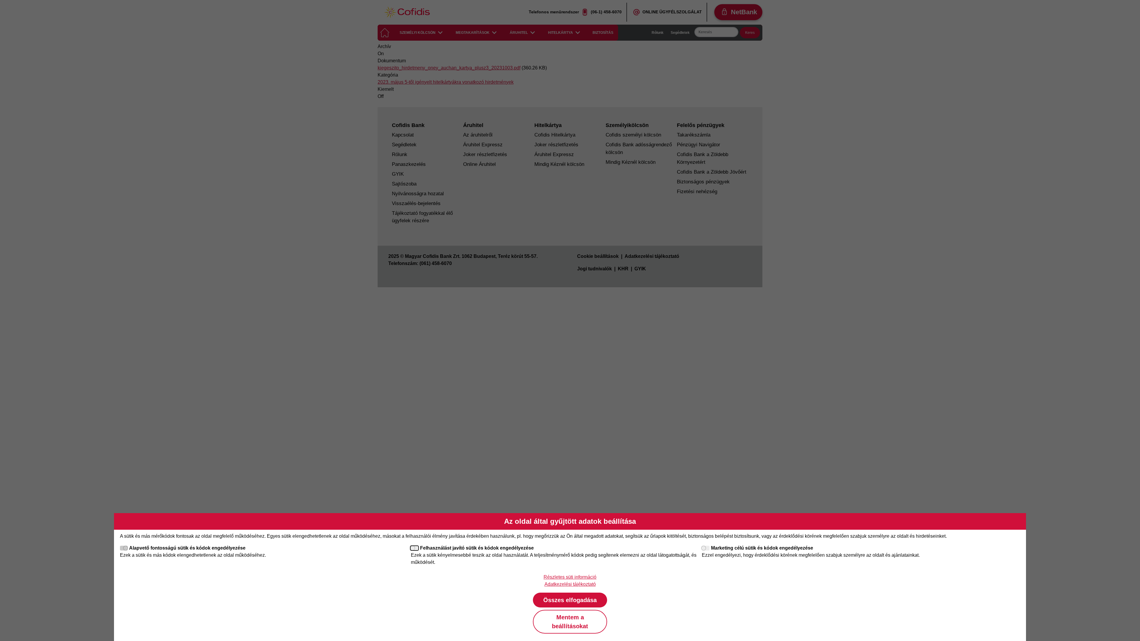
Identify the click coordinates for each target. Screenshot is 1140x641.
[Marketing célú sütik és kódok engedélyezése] (706, 548)
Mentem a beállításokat (570, 621)
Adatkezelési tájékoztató (570, 584)
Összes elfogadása (570, 600)
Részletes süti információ (570, 577)
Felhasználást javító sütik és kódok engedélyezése (477, 547)
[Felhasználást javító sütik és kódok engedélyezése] (415, 548)
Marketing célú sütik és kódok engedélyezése (762, 547)
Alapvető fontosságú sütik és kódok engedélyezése (187, 547)
